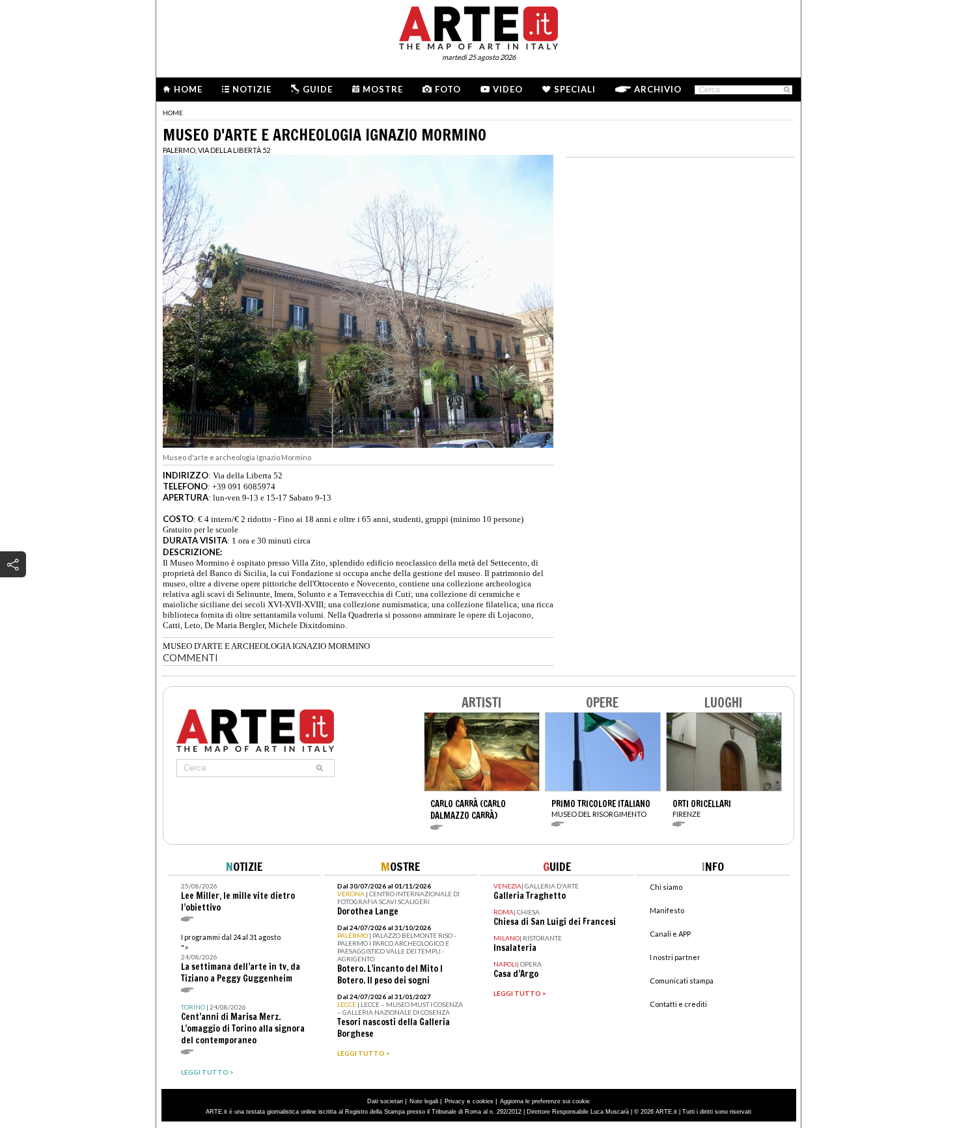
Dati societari (385, 1101)
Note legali (423, 1101)
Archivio (658, 89)
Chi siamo (666, 887)
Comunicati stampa (682, 980)
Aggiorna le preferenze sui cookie (545, 1101)
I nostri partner (675, 957)
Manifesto (667, 910)
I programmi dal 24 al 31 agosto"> (240, 958)
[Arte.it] (478, 26)
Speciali (575, 89)
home (173, 113)
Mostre (383, 89)
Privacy (455, 1101)
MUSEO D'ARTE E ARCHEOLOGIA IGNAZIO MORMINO (266, 646)
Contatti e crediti (678, 1004)
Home (188, 89)
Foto (448, 89)
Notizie (251, 89)
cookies (483, 1101)
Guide (318, 89)
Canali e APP (670, 933)
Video (508, 89)
